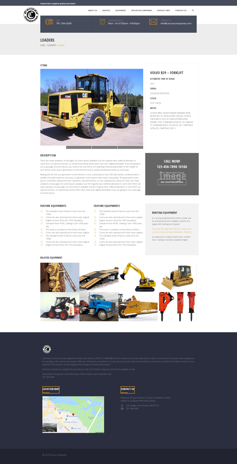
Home (42, 45)
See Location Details (172, 182)
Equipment (51, 45)
